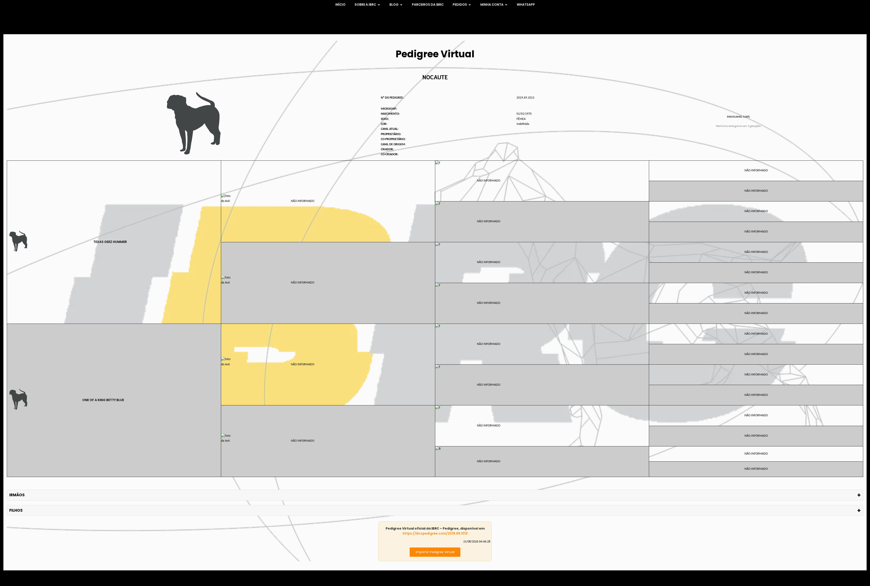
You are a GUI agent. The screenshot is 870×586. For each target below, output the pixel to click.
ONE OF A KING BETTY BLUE (103, 400)
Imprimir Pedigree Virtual (435, 552)
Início (340, 4)
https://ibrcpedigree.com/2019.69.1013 (435, 533)
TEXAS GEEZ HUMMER (110, 242)
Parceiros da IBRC (428, 4)
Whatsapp (526, 4)
